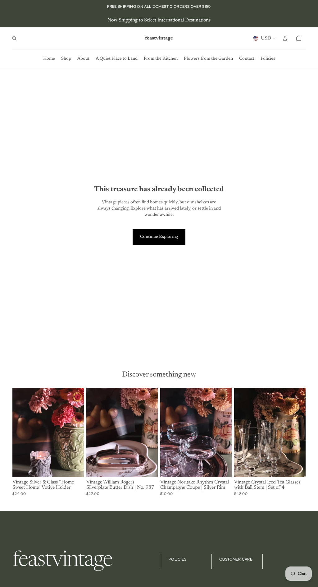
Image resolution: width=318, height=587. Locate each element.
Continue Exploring (159, 237)
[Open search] (14, 38)
